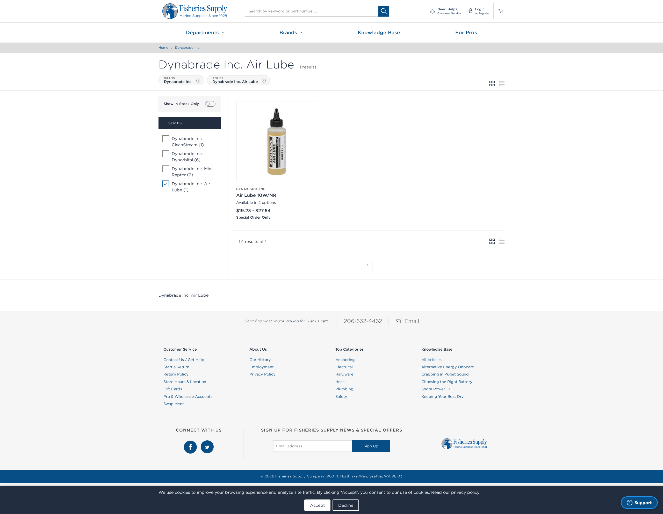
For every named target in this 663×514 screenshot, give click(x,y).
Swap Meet (173, 403)
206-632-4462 (363, 320)
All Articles (431, 359)
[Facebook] (191, 443)
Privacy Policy (262, 374)
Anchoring (345, 359)
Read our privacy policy (455, 492)
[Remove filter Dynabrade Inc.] (198, 80)
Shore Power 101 (436, 389)
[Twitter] (207, 443)
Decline (345, 505)
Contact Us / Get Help (183, 359)
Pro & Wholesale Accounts (187, 396)
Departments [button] (203, 32)
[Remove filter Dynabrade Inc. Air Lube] (264, 80)
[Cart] (499, 11)
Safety (341, 396)
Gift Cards (172, 389)
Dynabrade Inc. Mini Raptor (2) (192, 171)
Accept (317, 505)
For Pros (466, 32)
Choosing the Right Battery (446, 381)
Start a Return (176, 367)
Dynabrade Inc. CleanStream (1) (188, 141)
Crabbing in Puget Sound (445, 374)
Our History (260, 359)
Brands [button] (289, 32)
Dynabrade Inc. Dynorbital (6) (187, 156)
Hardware (344, 374)
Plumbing (344, 389)
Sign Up (371, 446)
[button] (372, 266)
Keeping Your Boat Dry (442, 396)
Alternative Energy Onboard (447, 367)
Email (412, 320)
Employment (261, 367)
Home (163, 47)
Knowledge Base (379, 32)
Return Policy (176, 374)
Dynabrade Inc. (187, 47)
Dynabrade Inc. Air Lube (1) (191, 186)
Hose (340, 381)
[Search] (383, 11)
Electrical (344, 367)
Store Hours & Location (184, 381)
